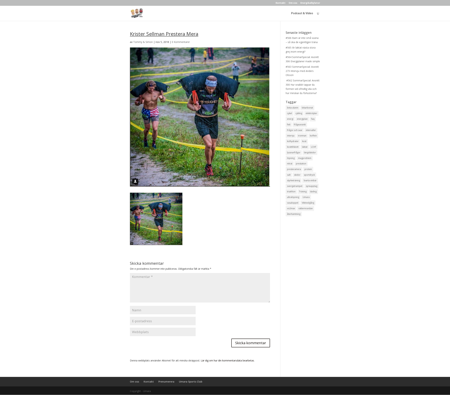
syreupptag (311, 186)
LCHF (313, 146)
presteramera (294, 169)
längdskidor (310, 152)
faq (312, 118)
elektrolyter (311, 113)
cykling (298, 113)
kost (304, 141)
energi (290, 118)
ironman (302, 135)
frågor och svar (294, 130)
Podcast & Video (302, 13)
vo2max (291, 208)
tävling (313, 191)
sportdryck (309, 174)
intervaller (311, 130)
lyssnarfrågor (293, 152)
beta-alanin (292, 107)
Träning (303, 191)
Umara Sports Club (190, 381)
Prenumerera (166, 381)
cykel (289, 113)
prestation (301, 163)
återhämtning (293, 214)
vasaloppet (292, 202)
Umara (306, 197)
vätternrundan (305, 208)
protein (308, 169)
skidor (297, 174)
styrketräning (293, 180)
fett (288, 124)
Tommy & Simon (143, 42)
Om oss (293, 3)
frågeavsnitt (300, 124)
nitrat (289, 163)
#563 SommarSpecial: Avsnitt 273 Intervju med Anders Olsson (302, 71)
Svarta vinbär (310, 180)
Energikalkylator (310, 3)
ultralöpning (293, 197)
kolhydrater (293, 141)
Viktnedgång (308, 202)
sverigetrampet (294, 186)
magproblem (304, 158)
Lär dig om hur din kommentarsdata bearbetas (227, 360)
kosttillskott (292, 146)
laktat (304, 146)
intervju (290, 135)
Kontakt (280, 3)
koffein (313, 135)
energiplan (302, 118)
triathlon (291, 191)
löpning (291, 158)
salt (289, 174)
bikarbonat (307, 107)
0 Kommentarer (181, 42)
